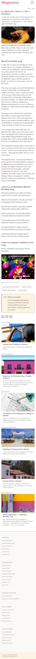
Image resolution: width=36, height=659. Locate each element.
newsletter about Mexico (21, 300)
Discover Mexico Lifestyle (12, 481)
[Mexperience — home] (10, 2)
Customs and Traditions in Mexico (15, 344)
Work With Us (5, 554)
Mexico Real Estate (7, 576)
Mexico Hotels (6, 615)
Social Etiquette (22, 290)
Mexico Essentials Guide (8, 574)
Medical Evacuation (7, 643)
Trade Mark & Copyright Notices (10, 656)
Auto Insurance (6, 612)
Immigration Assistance (8, 635)
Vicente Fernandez (15, 169)
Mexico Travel (6, 568)
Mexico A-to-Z (6, 582)
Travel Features (6, 618)
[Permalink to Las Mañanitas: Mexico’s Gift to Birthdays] (18, 34)
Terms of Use (5, 551)
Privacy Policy (5, 549)
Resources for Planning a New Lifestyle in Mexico (17, 377)
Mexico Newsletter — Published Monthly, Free (14, 516)
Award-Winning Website (8, 543)
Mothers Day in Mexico (8, 290)
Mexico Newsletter (7, 596)
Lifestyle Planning (6, 632)
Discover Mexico (6, 565)
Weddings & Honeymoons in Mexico (16, 449)
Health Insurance (6, 640)
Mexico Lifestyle (26, 287)
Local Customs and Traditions (10, 287)
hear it (16, 171)
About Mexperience (7, 540)
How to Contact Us (7, 546)
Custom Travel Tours (7, 610)
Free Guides (5, 585)
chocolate (12, 52)
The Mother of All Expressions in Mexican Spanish (18, 414)
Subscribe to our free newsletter (10, 599)
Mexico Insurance (7, 579)
